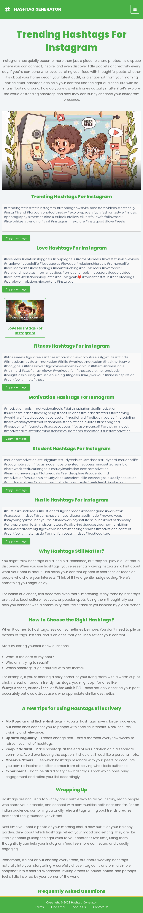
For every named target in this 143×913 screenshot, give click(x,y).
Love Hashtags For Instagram (25, 331)
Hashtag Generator (37, 9)
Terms (39, 907)
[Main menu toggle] (135, 9)
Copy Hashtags (16, 238)
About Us (79, 907)
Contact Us (100, 907)
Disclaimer (58, 907)
